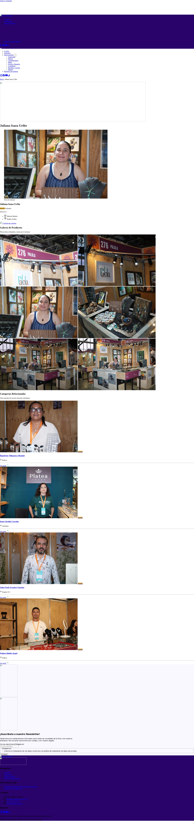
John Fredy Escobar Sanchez (12, 587)
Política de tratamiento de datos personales (20, 787)
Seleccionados (9, 55)
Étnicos (10, 59)
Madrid (10, 69)
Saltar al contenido (6, 1)
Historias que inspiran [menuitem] (12, 41)
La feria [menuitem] (7, 19)
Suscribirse (4, 754)
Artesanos (7, 53)
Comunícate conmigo (9, 223)
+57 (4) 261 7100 (13, 801)
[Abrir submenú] (15, 55)
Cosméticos (11, 66)
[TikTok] (9, 46)
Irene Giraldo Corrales (9, 521)
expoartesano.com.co (14, 804)
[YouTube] (6, 46)
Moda (10, 62)
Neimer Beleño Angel (8, 653)
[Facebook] (4, 46)
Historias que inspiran (11, 71)
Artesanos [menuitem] (8, 21)
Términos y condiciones (13, 789)
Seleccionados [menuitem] (10, 23)
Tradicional (11, 57)
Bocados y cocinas (14, 68)
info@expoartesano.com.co (16, 799)
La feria (6, 51)
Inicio (2, 79)
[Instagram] (1, 46)
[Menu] (1, 48)
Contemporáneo (13, 60)
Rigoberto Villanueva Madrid (12, 456)
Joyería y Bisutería (14, 64)
